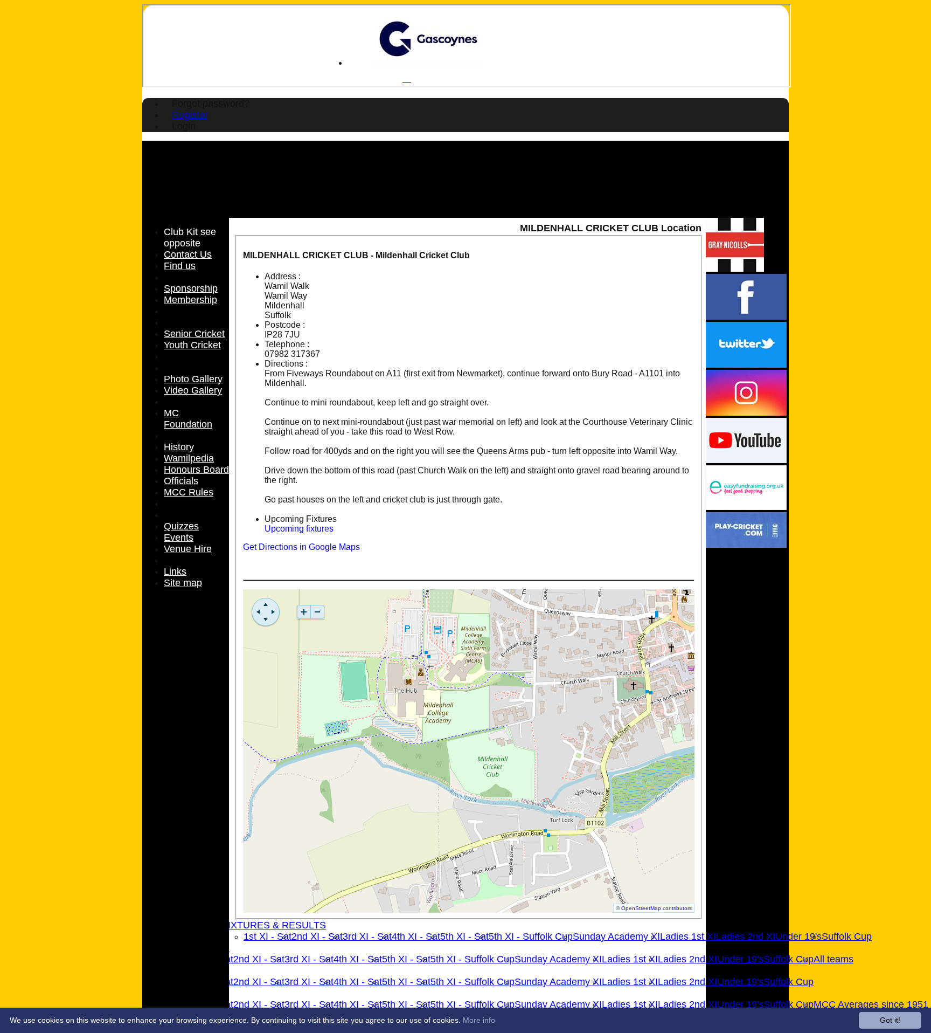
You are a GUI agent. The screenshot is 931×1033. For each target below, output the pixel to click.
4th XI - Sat (416, 936)
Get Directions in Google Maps (301, 547)
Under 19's (798, 936)
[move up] (265, 604)
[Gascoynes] (428, 62)
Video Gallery (193, 390)
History (179, 447)
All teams (833, 959)
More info (479, 1020)
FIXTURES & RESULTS (274, 925)
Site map (183, 582)
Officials (181, 481)
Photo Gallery (193, 379)
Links (175, 571)
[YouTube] (746, 460)
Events (178, 537)
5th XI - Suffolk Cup (531, 936)
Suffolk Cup (847, 936)
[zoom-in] (304, 612)
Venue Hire (188, 548)
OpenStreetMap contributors (656, 908)
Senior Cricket (194, 333)
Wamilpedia (189, 458)
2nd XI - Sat (317, 936)
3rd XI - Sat (367, 936)
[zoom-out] (317, 612)
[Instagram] (746, 412)
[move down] (265, 619)
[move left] (258, 612)
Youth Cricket (192, 345)
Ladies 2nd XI (745, 936)
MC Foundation (188, 419)
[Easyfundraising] (746, 507)
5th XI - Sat (464, 936)
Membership (190, 299)
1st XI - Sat (267, 936)
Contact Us (188, 254)
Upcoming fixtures (299, 528)
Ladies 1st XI (688, 936)
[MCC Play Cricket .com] (746, 544)
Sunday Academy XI (616, 936)
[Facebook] (746, 316)
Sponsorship (191, 288)
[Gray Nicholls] (735, 268)
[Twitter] (746, 364)
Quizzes (181, 526)
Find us (180, 265)
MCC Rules (188, 492)
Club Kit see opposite (190, 237)
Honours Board (196, 469)
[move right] (273, 612)
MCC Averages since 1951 (871, 1004)
